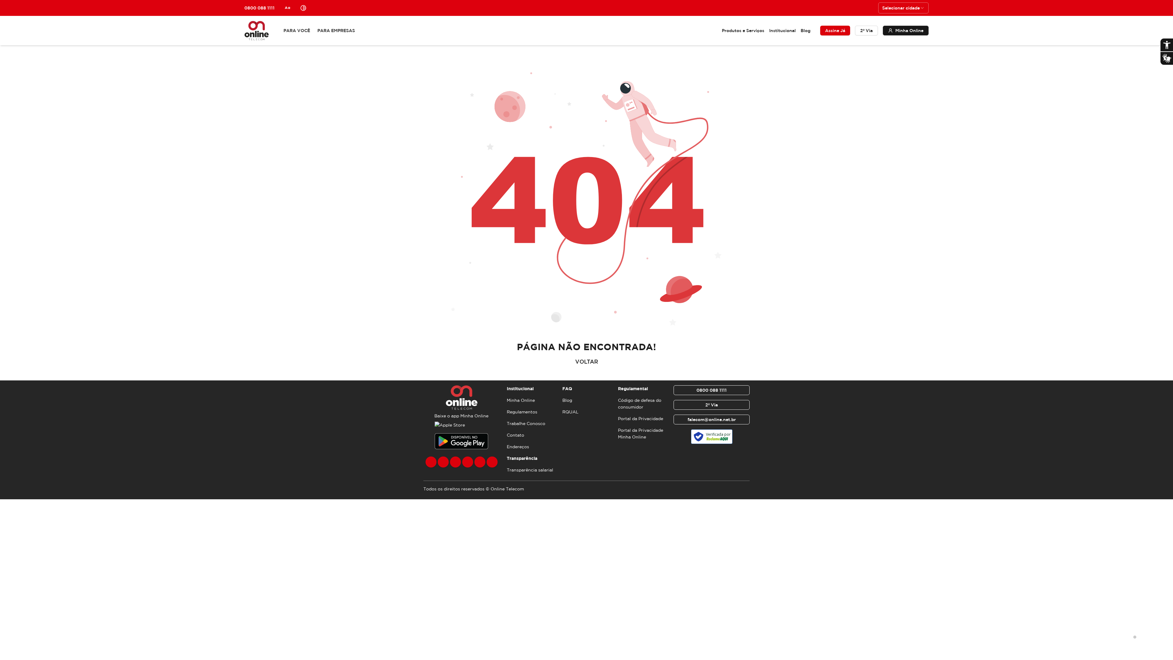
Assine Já (835, 30)
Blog (805, 30)
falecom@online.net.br (712, 419)
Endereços (518, 446)
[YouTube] (467, 462)
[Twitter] (455, 462)
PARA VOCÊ (296, 30)
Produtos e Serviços (743, 30)
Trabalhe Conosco (526, 423)
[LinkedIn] (492, 462)
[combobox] (903, 7)
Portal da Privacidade (640, 418)
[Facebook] (431, 462)
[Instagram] (443, 462)
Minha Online (521, 400)
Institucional (782, 30)
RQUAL (570, 411)
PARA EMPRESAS (336, 30)
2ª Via (866, 30)
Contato (515, 435)
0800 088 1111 (711, 390)
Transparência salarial (530, 470)
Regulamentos (522, 411)
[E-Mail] (479, 462)
